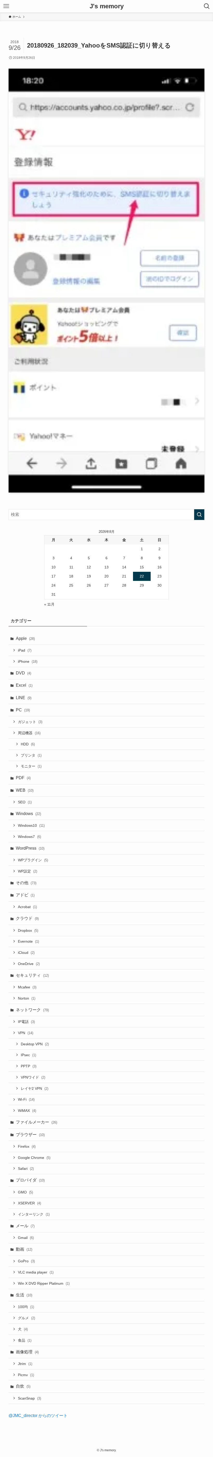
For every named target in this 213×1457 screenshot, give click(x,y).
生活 (24, 1295)
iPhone (27, 661)
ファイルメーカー (36, 1122)
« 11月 (49, 604)
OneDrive (29, 964)
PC (23, 710)
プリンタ (31, 755)
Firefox (27, 1146)
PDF (23, 778)
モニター (31, 766)
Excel (24, 685)
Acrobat (27, 907)
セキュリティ (32, 975)
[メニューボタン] (6, 6)
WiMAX (27, 1110)
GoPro (26, 1261)
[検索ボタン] (207, 6)
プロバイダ (30, 1180)
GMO (25, 1192)
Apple (25, 638)
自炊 (23, 1386)
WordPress (30, 848)
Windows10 (31, 825)
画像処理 (27, 1352)
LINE (23, 697)
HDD (28, 744)
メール (25, 1226)
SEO (25, 802)
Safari (26, 1168)
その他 (26, 883)
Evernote (28, 941)
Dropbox (28, 930)
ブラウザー (30, 1134)
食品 (24, 1340)
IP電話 (26, 1022)
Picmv (26, 1375)
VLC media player (36, 1272)
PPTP (28, 1066)
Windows (28, 813)
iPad (24, 650)
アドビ (25, 895)
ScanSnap (29, 1398)
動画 (24, 1249)
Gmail (26, 1238)
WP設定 (27, 871)
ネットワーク (32, 1010)
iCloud (26, 952)
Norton (26, 998)
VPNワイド (33, 1077)
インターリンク (34, 1214)
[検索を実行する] (199, 514)
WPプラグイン (33, 860)
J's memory (107, 6)
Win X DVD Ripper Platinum (44, 1283)
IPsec (28, 1055)
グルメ (26, 1318)
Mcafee (27, 987)
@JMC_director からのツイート (38, 1415)
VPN (25, 1033)
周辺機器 (29, 733)
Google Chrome (34, 1158)
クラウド (27, 918)
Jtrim (25, 1364)
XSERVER (29, 1203)
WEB (25, 790)
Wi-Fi (26, 1099)
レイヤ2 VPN (34, 1088)
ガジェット (30, 722)
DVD (23, 673)
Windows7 (29, 837)
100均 (26, 1307)
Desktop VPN (35, 1044)
